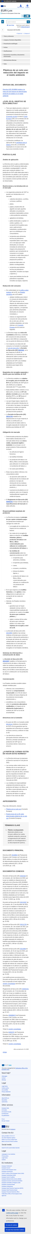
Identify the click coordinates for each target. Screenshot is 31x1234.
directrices (9, 724)
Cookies (4, 1159)
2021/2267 (6, 661)
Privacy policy (5, 1156)
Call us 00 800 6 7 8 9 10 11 (8, 1136)
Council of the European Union (9, 1169)
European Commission (7, 1171)
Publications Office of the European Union (12, 1193)
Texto (5, 64)
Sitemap (4, 1080)
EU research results (6, 1111)
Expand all (19, 33)
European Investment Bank (8, 1184)
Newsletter (4, 1100)
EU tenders (4, 1110)
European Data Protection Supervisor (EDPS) (12, 1188)
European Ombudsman (7, 1186)
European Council (6, 1168)
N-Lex (3, 1119)
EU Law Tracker (5, 1121)
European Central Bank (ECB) (9, 1175)
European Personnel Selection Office (10, 1192)
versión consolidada (9, 983)
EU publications (5, 1115)
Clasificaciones (8, 51)
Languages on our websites (8, 1154)
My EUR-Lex (20, 7)
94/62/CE (11, 1032)
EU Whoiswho (5, 1113)
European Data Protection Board (9, 1190)
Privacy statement (6, 1091)
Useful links (4, 1101)
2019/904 (14, 855)
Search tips (11, 25)
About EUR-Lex (5, 1098)
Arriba (4, 1052)
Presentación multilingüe (10, 43)
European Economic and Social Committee (12, 1180)
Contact (4, 1078)
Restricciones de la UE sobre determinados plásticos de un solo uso (16, 816)
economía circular (11, 116)
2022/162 (21, 350)
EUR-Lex (6, 10)
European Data (5, 1108)
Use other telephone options (8, 1137)
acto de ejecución (13, 348)
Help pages (4, 1076)
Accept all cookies (11, 1225)
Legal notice (5, 1086)
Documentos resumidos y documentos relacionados (14, 55)
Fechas (5, 47)
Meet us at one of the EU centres (10, 1141)
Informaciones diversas (10, 60)
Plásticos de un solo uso (13, 809)
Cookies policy (5, 1088)
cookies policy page (12, 1213)
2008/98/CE (12, 1015)
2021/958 (9, 633)
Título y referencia (9, 36)
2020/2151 (9, 501)
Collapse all (27, 33)
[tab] (15, 36)
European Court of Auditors (8, 1177)
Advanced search (25, 27)
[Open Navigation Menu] (2, 21)
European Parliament (7, 1166)
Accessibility (5, 1090)
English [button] (27, 7)
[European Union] (5, 1126)
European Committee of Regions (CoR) (11, 1182)
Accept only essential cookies (15, 1229)
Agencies (4, 1195)
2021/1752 (9, 416)
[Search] (28, 21)
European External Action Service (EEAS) (11, 1179)
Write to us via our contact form (9, 1139)
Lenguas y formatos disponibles (12, 40)
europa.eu (13, 1129)
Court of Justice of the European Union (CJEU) (13, 1173)
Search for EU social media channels (11, 1147)
